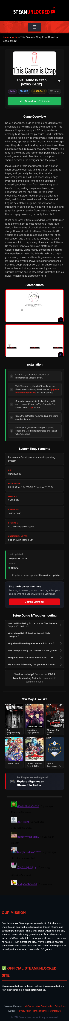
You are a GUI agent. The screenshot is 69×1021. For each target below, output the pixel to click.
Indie (15, 37)
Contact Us (55, 1010)
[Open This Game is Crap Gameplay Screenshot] (34, 340)
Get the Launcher (34, 601)
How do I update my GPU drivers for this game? (32, 650)
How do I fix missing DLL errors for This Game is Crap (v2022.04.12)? (32, 625)
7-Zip (30, 407)
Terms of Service (41, 1010)
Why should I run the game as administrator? (31, 643)
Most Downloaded (44, 1006)
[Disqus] (34, 844)
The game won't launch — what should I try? (30, 657)
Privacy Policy (24, 1010)
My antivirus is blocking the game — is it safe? (32, 664)
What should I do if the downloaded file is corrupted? (29, 635)
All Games (29, 1006)
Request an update (49, 575)
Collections (60, 1006)
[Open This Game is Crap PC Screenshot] (34, 305)
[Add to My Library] (59, 81)
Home (5, 37)
